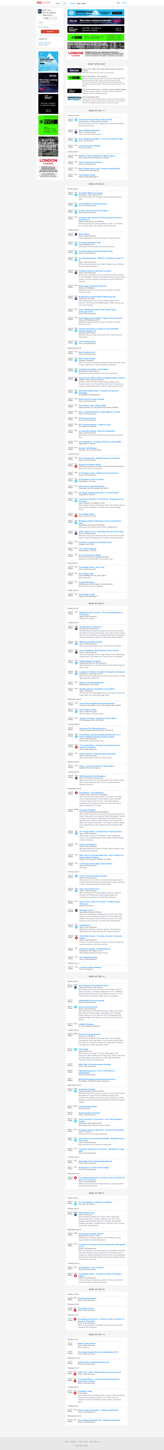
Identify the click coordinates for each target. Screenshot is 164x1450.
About (67, 1442)
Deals (84, 3)
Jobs (79, 3)
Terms (86, 1442)
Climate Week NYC (44, 43)
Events (73, 3)
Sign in (124, 3)
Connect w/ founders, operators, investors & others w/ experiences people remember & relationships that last (102, 92)
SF (64, 3)
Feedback (73, 1442)
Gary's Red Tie (94, 1442)
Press (80, 1442)
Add (118, 3)
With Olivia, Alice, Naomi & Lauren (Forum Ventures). (98, 73)
